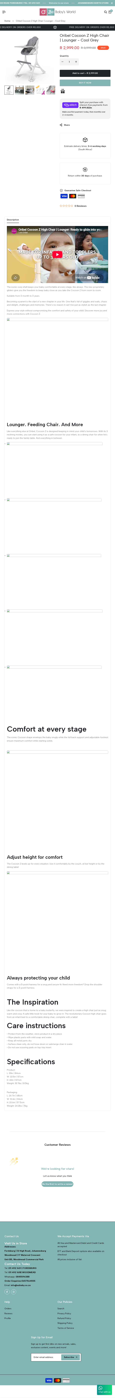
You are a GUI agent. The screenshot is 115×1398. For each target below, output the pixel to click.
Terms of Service (66, 1328)
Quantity (64, 56)
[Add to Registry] (85, 91)
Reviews (8, 1313)
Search (61, 1308)
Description (13, 219)
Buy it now (85, 83)
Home (7, 21)
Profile (7, 1318)
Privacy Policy (64, 1313)
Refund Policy (64, 1318)
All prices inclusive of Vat (70, 1259)
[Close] (111, 3)
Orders (7, 1308)
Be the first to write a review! (57, 1184)
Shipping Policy (65, 1323)
